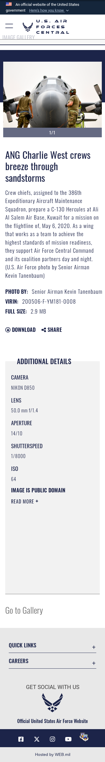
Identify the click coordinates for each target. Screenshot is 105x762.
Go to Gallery (24, 609)
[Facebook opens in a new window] (21, 739)
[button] (49, 10)
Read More (23, 501)
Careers (18, 660)
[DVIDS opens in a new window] (84, 737)
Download (23, 329)
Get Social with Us (52, 687)
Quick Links (22, 645)
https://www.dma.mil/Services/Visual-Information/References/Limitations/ (46, 583)
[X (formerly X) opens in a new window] (36, 739)
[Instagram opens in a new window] (52, 739)
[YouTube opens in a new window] (68, 739)
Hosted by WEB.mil (52, 754)
